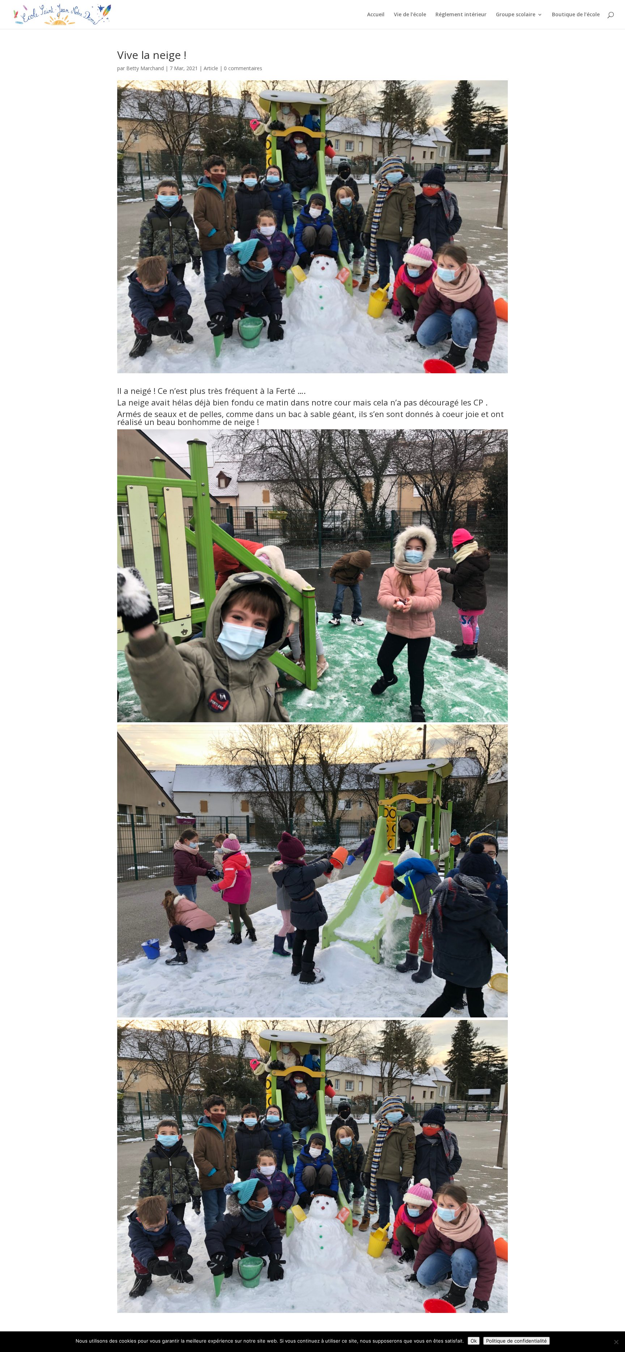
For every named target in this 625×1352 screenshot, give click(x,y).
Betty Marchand (145, 68)
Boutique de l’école (576, 15)
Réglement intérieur (460, 15)
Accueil (375, 15)
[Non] (616, 1341)
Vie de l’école (410, 15)
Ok (474, 1341)
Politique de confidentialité (516, 1341)
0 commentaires (243, 68)
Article (211, 68)
